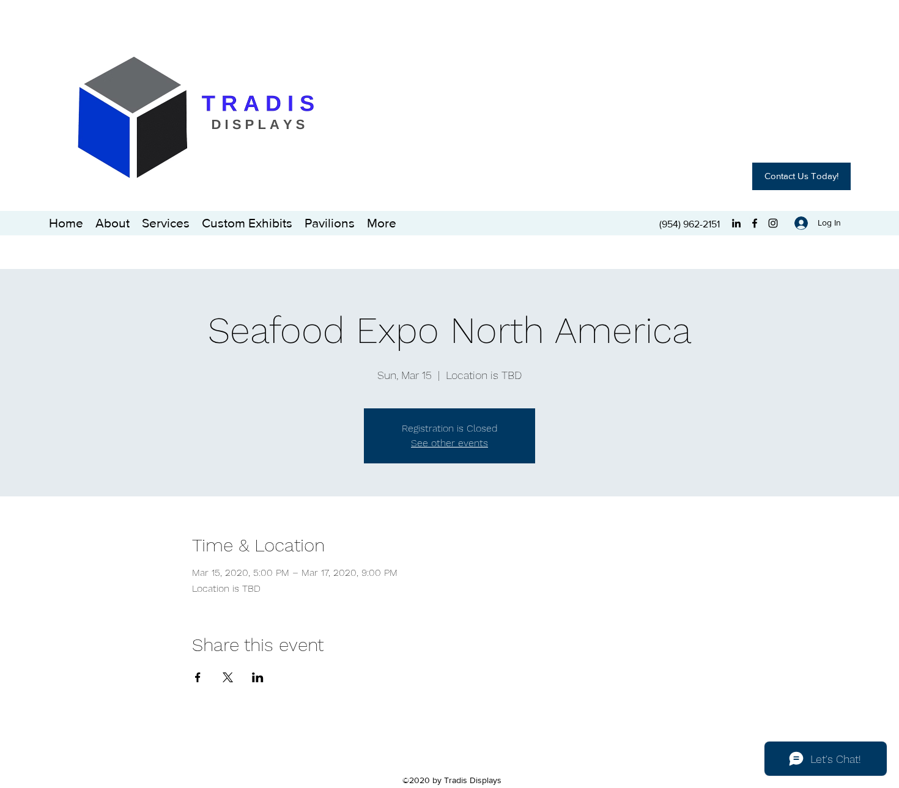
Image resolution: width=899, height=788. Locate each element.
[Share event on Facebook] (198, 677)
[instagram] (773, 223)
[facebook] (755, 223)
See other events (449, 443)
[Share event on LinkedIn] (258, 677)
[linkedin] (736, 223)
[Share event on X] (228, 677)
